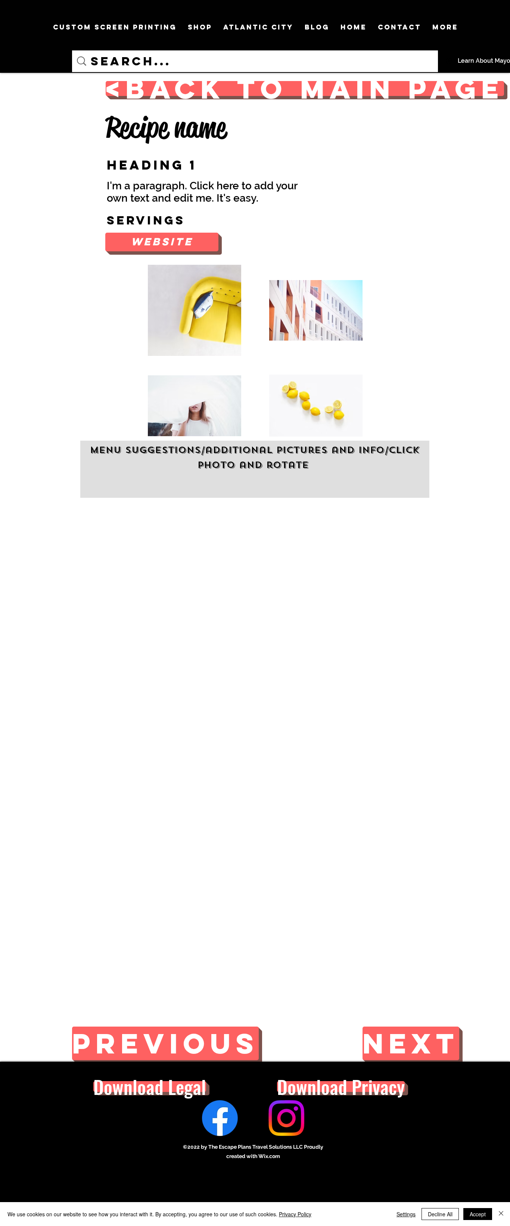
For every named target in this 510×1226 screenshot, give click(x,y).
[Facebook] (220, 1118)
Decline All (440, 1214)
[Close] (501, 1214)
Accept (478, 1214)
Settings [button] (406, 1214)
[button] (161, 242)
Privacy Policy (295, 1214)
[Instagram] (286, 1118)
